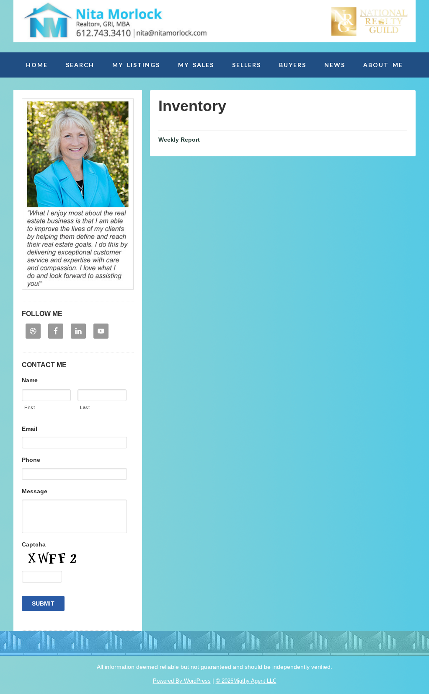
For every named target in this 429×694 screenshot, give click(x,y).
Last (85, 407)
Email (29, 428)
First (29, 407)
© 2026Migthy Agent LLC (246, 681)
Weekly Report (179, 139)
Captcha (34, 544)
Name (30, 380)
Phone (31, 459)
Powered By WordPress (182, 681)
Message (34, 491)
